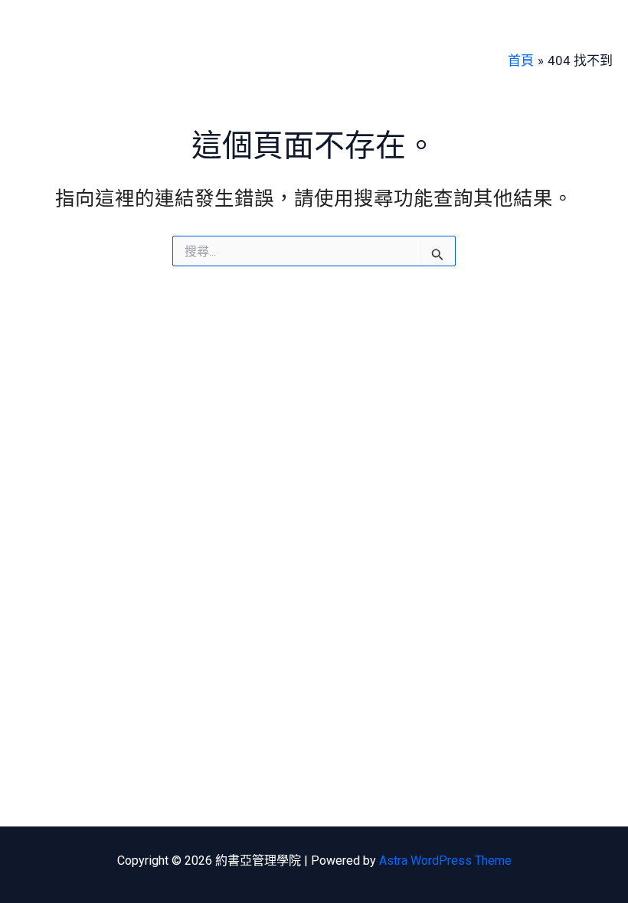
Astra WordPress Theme (445, 860)
